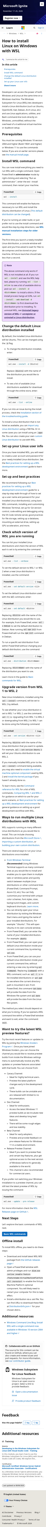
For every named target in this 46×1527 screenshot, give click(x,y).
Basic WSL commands (15, 1234)
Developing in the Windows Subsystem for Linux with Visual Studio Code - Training (21, 1449)
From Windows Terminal (18, 860)
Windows (13, 33)
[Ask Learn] (37, 33)
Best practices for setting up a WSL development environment (19, 486)
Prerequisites (9, 69)
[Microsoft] (23, 27)
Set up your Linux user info (15, 81)
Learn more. (33, 906)
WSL (21, 33)
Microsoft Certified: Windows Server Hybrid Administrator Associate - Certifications (21, 1467)
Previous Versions (24, 1512)
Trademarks (7, 1523)
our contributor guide (19, 1360)
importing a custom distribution (17, 841)
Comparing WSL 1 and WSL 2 (28, 793)
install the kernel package (20, 776)
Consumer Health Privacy (13, 1519)
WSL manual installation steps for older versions (23, 231)
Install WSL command (13, 72)
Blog (36, 1512)
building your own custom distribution (20, 845)
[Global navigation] (2, 27)
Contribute (6, 1516)
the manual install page (17, 154)
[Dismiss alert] (42, 4)
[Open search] (34, 27)
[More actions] (41, 33)
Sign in (41, 28)
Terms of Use (34, 1519)
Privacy (17, 1516)
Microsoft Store (31, 838)
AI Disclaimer (7, 1512)
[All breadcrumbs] (4, 33)
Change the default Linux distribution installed (20, 77)
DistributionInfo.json (19, 1306)
